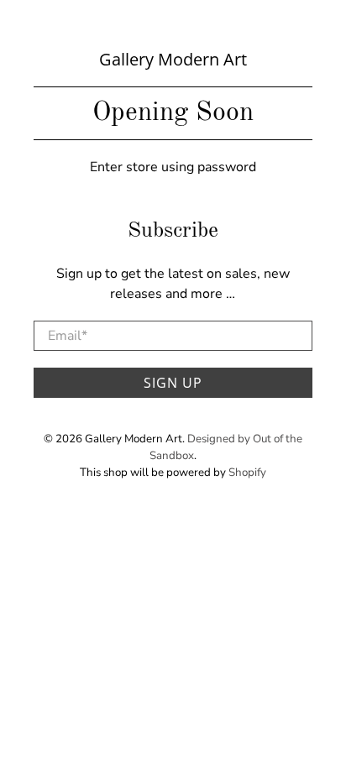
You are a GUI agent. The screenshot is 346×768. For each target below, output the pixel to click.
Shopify (247, 472)
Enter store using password (173, 167)
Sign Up (173, 383)
